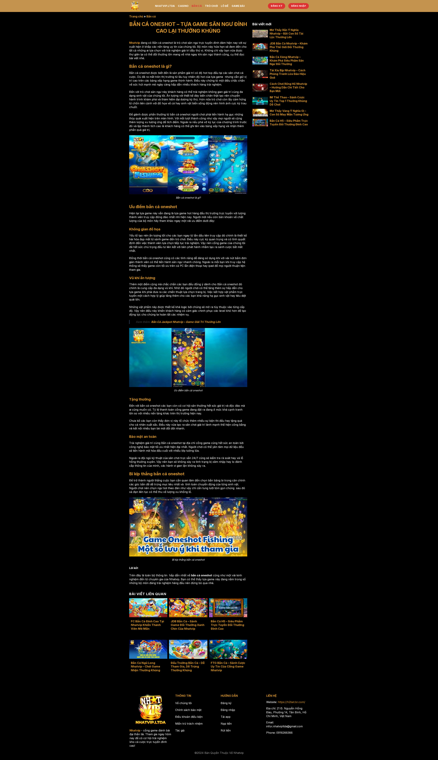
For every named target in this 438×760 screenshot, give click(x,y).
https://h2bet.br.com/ (291, 702)
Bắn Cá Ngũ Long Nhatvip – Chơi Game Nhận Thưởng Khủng (145, 666)
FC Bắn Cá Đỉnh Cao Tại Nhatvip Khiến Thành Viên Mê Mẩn (147, 625)
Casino (183, 5)
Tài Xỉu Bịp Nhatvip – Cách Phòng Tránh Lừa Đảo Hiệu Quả (288, 74)
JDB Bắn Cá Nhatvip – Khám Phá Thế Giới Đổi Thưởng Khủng (288, 47)
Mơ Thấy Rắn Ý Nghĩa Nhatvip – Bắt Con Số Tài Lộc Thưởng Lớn (286, 33)
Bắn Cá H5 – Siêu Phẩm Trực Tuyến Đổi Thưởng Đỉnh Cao (227, 625)
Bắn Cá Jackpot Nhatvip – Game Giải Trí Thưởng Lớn (186, 322)
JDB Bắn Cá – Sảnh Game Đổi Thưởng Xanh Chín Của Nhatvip (187, 625)
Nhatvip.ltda (165, 5)
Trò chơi (211, 5)
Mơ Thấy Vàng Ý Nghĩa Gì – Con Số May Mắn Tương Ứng (289, 112)
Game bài (238, 5)
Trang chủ (136, 16)
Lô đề (224, 5)
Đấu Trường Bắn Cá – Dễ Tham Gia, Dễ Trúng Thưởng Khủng (188, 666)
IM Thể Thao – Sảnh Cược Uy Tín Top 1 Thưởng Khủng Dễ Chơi (288, 101)
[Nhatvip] (139, 6)
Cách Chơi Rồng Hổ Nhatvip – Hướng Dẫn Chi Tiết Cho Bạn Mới (288, 87)
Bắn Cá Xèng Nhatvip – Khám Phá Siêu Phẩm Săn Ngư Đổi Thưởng (287, 60)
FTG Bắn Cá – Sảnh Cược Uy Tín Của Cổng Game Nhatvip (228, 666)
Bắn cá (197, 5)
